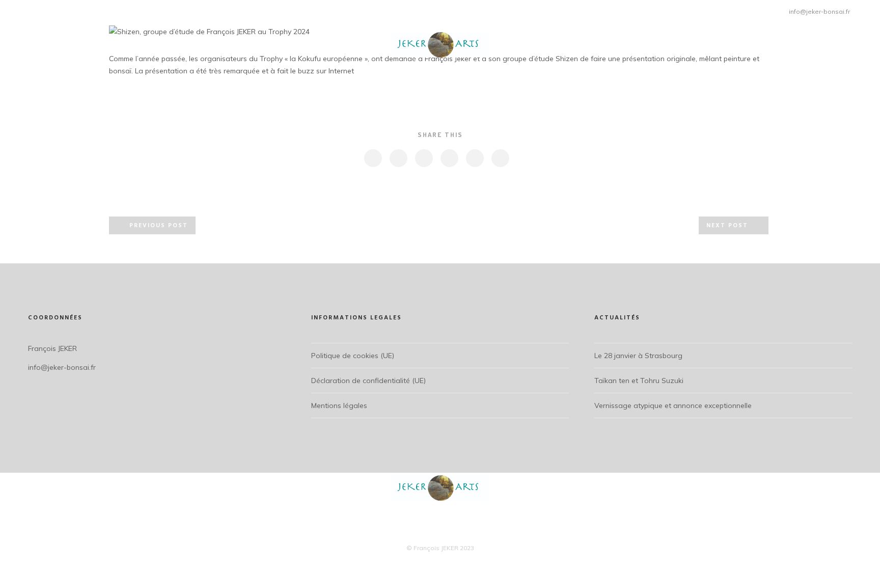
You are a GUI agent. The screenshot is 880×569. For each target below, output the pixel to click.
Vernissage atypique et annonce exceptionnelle (673, 405)
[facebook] (372, 158)
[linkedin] (423, 158)
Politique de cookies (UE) (352, 355)
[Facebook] (16, 10)
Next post (727, 226)
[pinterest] (449, 158)
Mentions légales (339, 405)
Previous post (158, 226)
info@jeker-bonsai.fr (819, 11)
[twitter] (398, 158)
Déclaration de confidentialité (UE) (368, 380)
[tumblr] (474, 158)
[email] (500, 158)
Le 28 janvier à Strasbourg (638, 355)
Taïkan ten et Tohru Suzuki (638, 380)
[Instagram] (29, 10)
